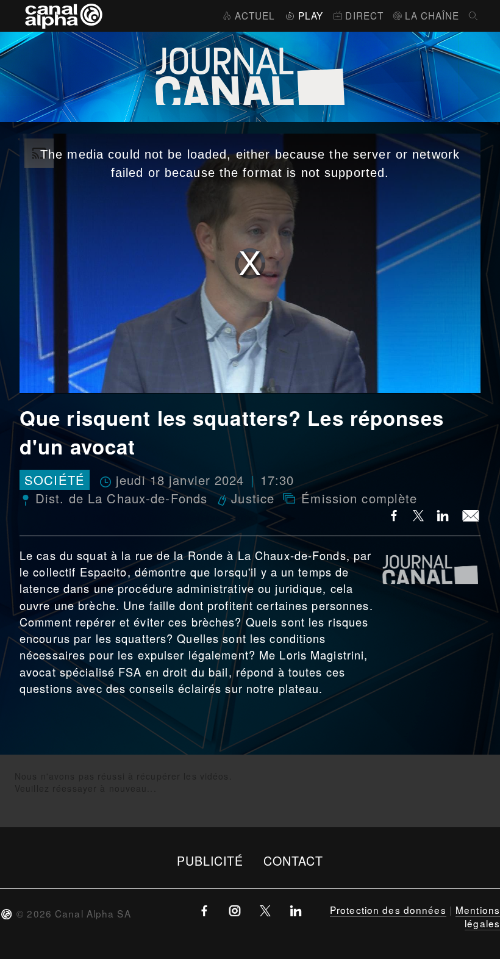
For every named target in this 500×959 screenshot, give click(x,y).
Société (54, 480)
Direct (364, 15)
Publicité (210, 860)
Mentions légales (477, 916)
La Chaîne (432, 15)
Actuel (255, 15)
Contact (293, 860)
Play (310, 15)
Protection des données (388, 909)
